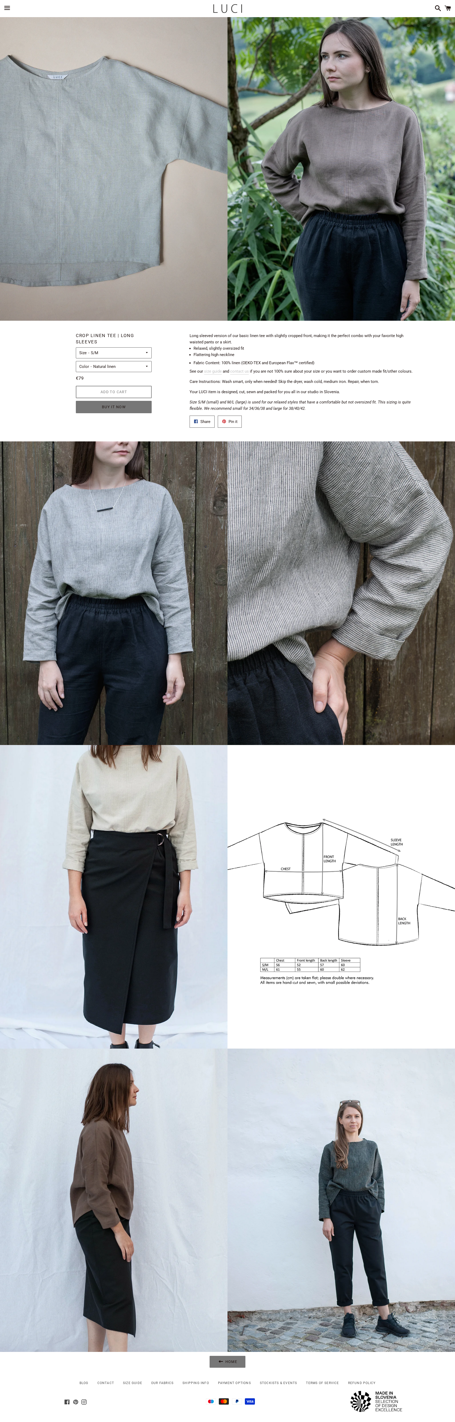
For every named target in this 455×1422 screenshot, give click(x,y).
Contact (105, 1383)
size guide (213, 371)
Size (83, 352)
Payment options (234, 1383)
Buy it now (114, 407)
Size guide (132, 1383)
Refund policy (362, 1383)
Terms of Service (322, 1383)
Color (84, 366)
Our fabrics (162, 1383)
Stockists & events (278, 1383)
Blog (84, 1383)
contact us (239, 371)
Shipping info (195, 1383)
